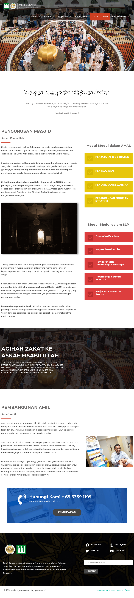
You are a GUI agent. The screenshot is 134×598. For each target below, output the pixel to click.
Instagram (120, 544)
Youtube (119, 550)
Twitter (95, 550)
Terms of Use (123, 590)
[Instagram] (111, 545)
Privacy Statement (106, 590)
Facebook (96, 544)
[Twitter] (87, 551)
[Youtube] (111, 551)
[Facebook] (87, 545)
